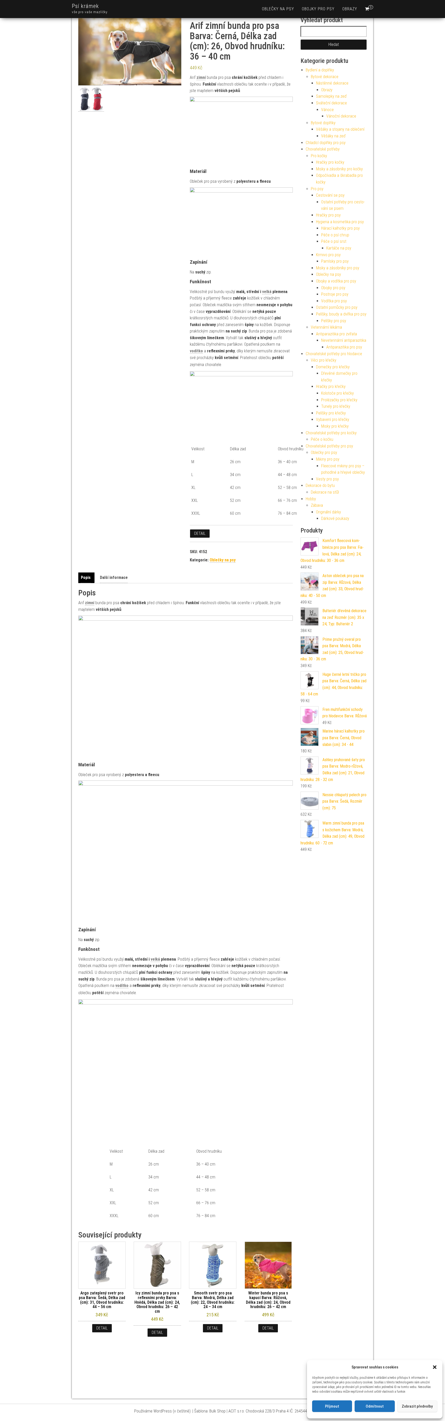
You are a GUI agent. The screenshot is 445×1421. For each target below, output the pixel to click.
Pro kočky (319, 155)
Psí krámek (85, 6)
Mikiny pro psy (327, 459)
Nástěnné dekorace (332, 83)
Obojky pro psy (318, 8)
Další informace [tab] (114, 577)
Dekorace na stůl (325, 492)
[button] (434, 1367)
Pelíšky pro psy (333, 320)
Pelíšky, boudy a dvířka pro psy (341, 314)
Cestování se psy (330, 195)
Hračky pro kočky (330, 162)
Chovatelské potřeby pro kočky (331, 432)
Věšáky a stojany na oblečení (340, 129)
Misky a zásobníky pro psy (337, 267)
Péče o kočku (322, 439)
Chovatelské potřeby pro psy (329, 446)
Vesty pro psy (327, 479)
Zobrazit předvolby (417, 1406)
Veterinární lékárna (326, 327)
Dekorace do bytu (320, 485)
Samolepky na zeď (331, 96)
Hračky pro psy (328, 215)
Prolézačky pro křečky (339, 399)
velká (266, 291)
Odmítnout (375, 1406)
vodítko (196, 350)
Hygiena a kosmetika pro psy (340, 221)
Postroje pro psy (334, 294)
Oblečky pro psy (324, 452)
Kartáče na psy (338, 248)
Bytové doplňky (323, 122)
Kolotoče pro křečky (337, 393)
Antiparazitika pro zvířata (336, 333)
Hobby (311, 498)
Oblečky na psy (278, 8)
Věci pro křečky (323, 360)
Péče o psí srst (333, 241)
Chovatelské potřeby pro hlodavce (334, 353)
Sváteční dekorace (331, 103)
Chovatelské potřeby (323, 149)
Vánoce (327, 109)
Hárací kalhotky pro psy (340, 228)
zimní (201, 77)
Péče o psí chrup (335, 234)
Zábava (317, 505)
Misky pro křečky (335, 426)
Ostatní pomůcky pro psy (336, 307)
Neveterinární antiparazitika (343, 340)
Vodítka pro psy (334, 300)
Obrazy (349, 8)
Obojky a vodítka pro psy (336, 281)
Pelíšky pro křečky (331, 413)
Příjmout (332, 1406)
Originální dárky (328, 512)
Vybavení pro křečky (332, 419)
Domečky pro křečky (333, 366)
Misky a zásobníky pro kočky (339, 169)
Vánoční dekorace (341, 116)
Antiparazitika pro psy (344, 347)
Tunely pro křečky (335, 406)
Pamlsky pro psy (335, 261)
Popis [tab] (86, 577)
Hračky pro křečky (331, 386)
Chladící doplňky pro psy (326, 142)
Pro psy (317, 188)
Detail (200, 533)
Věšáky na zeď (333, 136)
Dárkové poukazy (335, 518)
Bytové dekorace (324, 76)
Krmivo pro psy (328, 254)
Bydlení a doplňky (320, 70)
